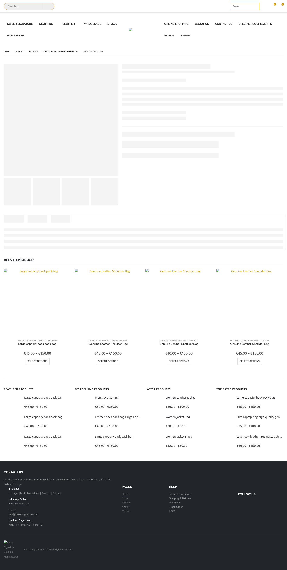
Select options (37, 361)
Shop (125, 498)
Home (125, 494)
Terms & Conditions (180, 494)
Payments (175, 502)
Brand (185, 35)
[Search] (48, 6)
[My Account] (264, 6)
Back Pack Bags (25, 340)
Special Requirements (255, 23)
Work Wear (15, 35)
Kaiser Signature (20, 23)
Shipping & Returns (180, 498)
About (125, 506)
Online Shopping (176, 23)
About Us (202, 23)
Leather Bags (50, 340)
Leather (68, 23)
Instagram (256, 503)
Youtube (249, 503)
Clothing (46, 23)
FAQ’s (172, 511)
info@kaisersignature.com (23, 514)
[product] (37, 302)
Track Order (176, 506)
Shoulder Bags (119, 340)
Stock (112, 23)
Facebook (241, 503)
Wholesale (92, 23)
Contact (126, 511)
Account (126, 502)
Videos (169, 35)
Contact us (223, 23)
